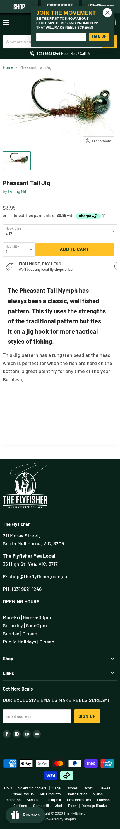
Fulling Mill (17, 191)
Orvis (8, 788)
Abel (58, 805)
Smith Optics (77, 794)
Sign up (87, 716)
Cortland (20, 805)
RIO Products (50, 794)
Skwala (33, 800)
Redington (12, 800)
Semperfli (41, 805)
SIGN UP (99, 36)
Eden (72, 805)
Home (8, 67)
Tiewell (104, 788)
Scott (88, 788)
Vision (98, 794)
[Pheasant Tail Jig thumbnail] (16, 161)
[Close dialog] (107, 13)
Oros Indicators (79, 800)
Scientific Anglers (32, 788)
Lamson (103, 800)
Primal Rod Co (22, 794)
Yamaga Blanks (94, 805)
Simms (72, 788)
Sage (56, 788)
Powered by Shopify (60, 819)
